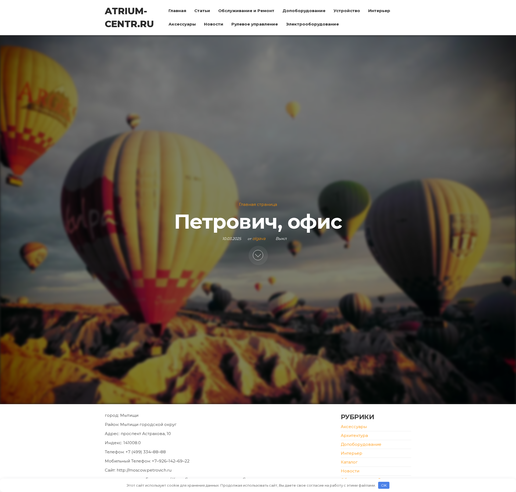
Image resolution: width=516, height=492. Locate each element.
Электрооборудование (312, 24)
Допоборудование (303, 10)
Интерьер (379, 10)
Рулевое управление (254, 24)
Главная (177, 10)
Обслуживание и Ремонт (246, 10)
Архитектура (354, 435)
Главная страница (258, 204)
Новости (213, 24)
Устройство (347, 10)
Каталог (349, 462)
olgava (259, 238)
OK (384, 485)
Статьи (202, 10)
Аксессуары (182, 24)
